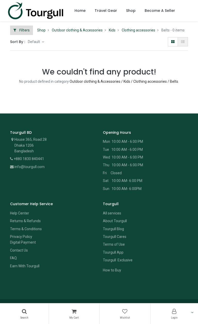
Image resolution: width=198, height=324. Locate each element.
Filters (24, 30)
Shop (41, 30)
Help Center (19, 213)
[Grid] (173, 41)
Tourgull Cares (114, 237)
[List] (183, 41)
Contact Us (19, 250)
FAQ (13, 258)
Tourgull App (113, 252)
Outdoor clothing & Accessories (77, 30)
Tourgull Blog (113, 229)
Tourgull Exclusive (118, 260)
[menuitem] (80, 10)
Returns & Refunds (25, 221)
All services (112, 213)
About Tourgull (115, 221)
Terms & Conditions (26, 229)
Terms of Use (114, 244)
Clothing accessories (138, 30)
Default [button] (34, 42)
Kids (112, 30)
